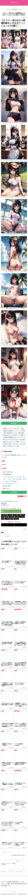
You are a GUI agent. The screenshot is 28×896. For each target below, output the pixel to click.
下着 (14, 479)
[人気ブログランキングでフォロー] (11, 511)
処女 (12, 476)
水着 (23, 476)
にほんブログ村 (5, 505)
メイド (16, 476)
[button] (26, 536)
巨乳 (20, 476)
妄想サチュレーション (13, 483)
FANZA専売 (19, 479)
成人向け (7, 481)
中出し (4, 479)
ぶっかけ (9, 479)
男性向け (16, 518)
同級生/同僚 (13, 481)
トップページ (14, 891)
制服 (9, 476)
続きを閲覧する (14, 423)
